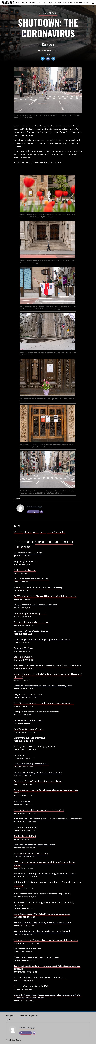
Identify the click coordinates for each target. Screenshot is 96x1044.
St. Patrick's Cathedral (56, 532)
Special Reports (68, 2)
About (88, 2)
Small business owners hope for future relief (34, 844)
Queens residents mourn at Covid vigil (31, 578)
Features (58, 2)
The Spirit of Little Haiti (25, 835)
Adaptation (19, 755)
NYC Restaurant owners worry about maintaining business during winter (44, 863)
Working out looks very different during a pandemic (38, 772)
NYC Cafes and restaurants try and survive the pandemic (40, 977)
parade (43, 532)
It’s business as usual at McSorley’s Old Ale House (36, 957)
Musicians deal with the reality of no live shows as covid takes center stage (48, 818)
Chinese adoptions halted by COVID (30, 613)
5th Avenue (18, 532)
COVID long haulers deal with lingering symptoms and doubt (42, 639)
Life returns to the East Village (28, 552)
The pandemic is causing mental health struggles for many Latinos (44, 873)
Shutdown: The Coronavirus (48, 28)
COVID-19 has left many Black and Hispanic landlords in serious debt (45, 596)
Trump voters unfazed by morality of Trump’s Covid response (42, 922)
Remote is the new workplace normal (31, 622)
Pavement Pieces (23, 1016)
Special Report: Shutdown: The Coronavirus (43, 544)
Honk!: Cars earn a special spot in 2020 (31, 763)
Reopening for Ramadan (25, 561)
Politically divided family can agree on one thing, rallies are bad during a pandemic (47, 883)
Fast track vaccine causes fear (27, 948)
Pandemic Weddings (23, 648)
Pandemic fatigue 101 (23, 656)
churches (28, 532)
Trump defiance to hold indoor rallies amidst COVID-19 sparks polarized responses (47, 967)
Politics (24, 2)
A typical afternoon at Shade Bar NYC (31, 986)
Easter (36, 532)
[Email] (41, 511)
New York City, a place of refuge (28, 729)
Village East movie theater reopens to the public (36, 604)
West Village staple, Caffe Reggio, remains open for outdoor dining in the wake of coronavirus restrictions (47, 996)
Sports (44, 2)
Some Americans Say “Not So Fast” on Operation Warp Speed (42, 913)
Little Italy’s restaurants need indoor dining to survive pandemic (44, 703)
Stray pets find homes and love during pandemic (36, 711)
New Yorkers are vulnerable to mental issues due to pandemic (42, 893)
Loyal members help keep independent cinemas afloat (39, 809)
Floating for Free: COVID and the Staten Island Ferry (38, 587)
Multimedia (79, 2)
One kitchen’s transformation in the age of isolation (38, 781)
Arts (38, 2)
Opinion (51, 2)
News (18, 2)
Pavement (12, 2)
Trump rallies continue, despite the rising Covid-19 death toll (42, 931)
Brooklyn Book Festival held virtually (31, 853)
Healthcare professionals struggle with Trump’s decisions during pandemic (44, 904)
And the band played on (25, 569)
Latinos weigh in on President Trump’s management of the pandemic (46, 939)
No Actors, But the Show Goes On (29, 720)
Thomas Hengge (43, 50)
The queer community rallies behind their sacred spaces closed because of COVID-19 (48, 675)
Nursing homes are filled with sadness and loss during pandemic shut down (46, 791)
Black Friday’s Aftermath (25, 827)
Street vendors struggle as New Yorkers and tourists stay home (43, 685)
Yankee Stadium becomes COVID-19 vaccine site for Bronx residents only (47, 665)
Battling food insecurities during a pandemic (34, 746)
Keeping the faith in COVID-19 (28, 694)
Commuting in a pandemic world (29, 737)
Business (32, 2)
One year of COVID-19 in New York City (32, 630)
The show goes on (22, 801)
